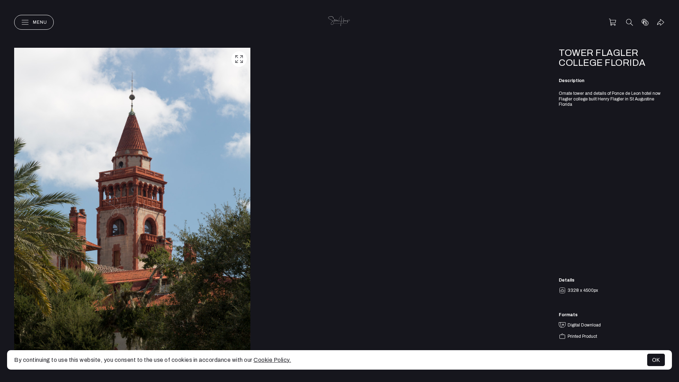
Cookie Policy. (272, 360)
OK (656, 360)
